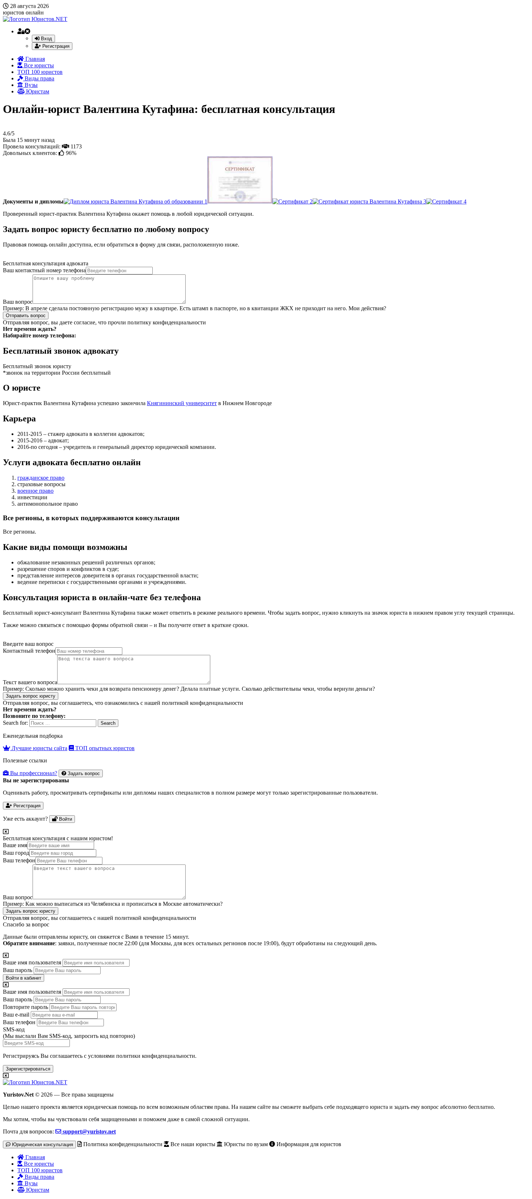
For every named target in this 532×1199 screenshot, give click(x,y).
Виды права (38, 78)
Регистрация (55, 46)
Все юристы (38, 65)
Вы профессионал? (33, 773)
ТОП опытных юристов (104, 748)
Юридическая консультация (41, 1144)
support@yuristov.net (88, 1131)
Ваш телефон (19, 860)
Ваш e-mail (16, 1014)
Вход (45, 38)
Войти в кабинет (23, 978)
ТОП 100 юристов (40, 72)
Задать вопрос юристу (30, 696)
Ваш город (16, 853)
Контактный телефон (29, 651)
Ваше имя (15, 845)
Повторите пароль (25, 1007)
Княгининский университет (182, 403)
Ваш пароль (17, 970)
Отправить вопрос (26, 315)
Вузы (30, 85)
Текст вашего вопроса (30, 682)
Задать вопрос (83, 773)
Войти (65, 819)
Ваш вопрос (18, 302)
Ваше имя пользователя (32, 962)
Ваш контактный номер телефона (44, 270)
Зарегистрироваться (28, 1069)
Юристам (37, 91)
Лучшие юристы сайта (38, 748)
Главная (34, 59)
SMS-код (69, 1032)
